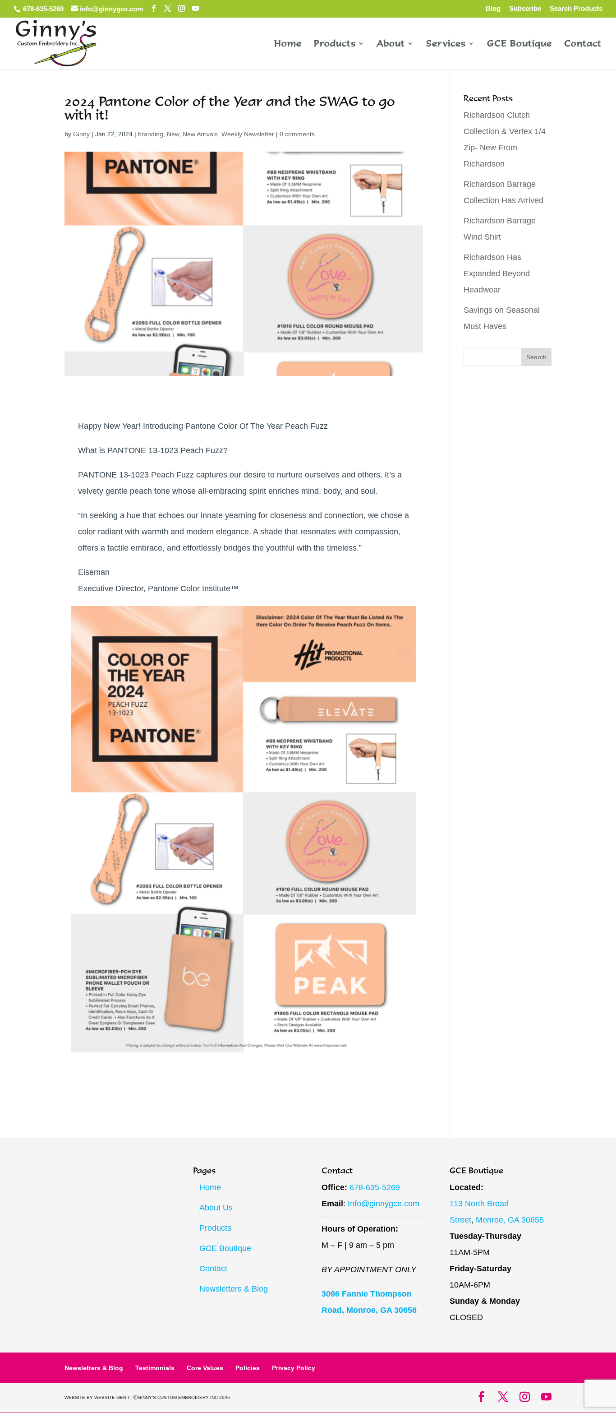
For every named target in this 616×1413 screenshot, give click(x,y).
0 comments (297, 134)
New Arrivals (200, 134)
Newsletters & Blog (233, 1288)
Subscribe (525, 8)
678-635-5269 (42, 9)
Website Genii (111, 1397)
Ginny (81, 134)
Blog (493, 8)
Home (288, 44)
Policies (247, 1367)
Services (446, 44)
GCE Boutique (519, 44)
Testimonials (155, 1367)
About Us (216, 1207)
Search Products (576, 8)
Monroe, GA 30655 (510, 1219)
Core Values (205, 1367)
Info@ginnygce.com (383, 1203)
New (173, 134)
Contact (583, 44)
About (391, 44)
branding (150, 134)
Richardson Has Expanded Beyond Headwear (497, 273)
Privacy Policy (293, 1367)
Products (335, 44)
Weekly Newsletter (247, 134)
